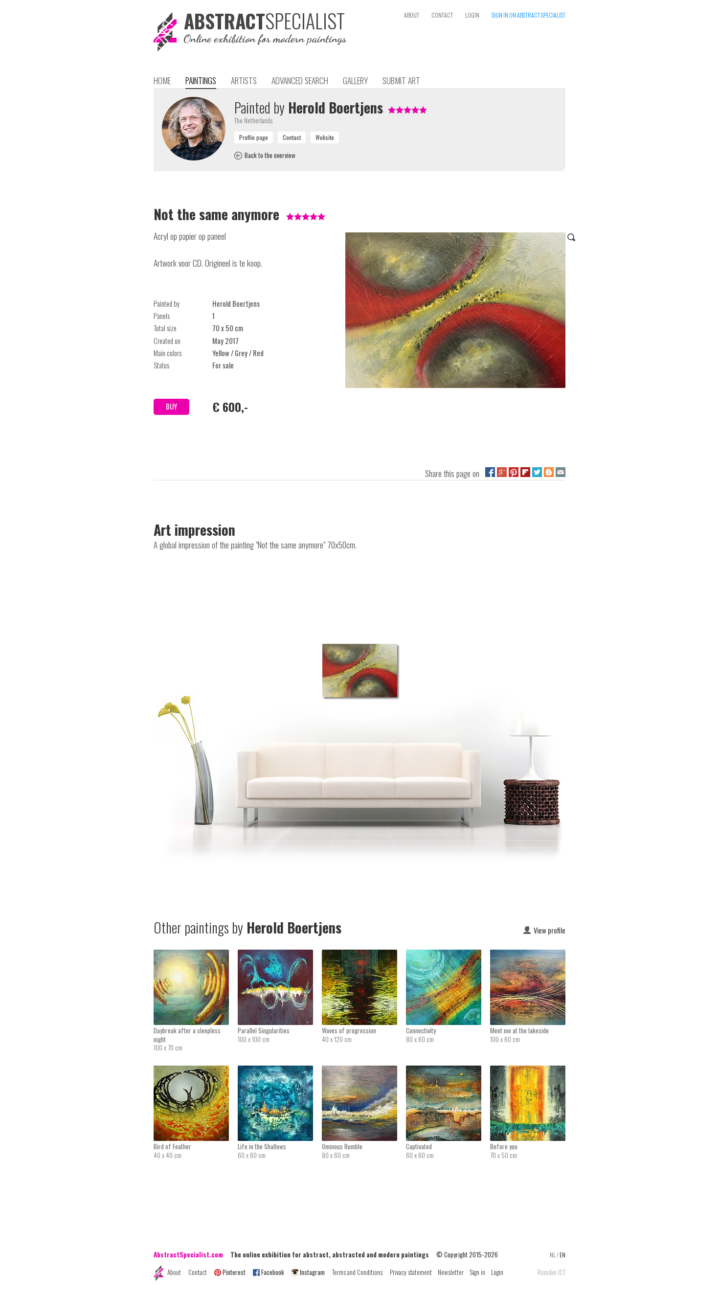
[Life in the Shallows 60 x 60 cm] (280, 1072)
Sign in (477, 1272)
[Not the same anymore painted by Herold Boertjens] (455, 311)
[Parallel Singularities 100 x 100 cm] (280, 956)
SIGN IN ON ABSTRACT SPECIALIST (528, 15)
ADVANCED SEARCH (299, 80)
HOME (162, 80)
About (174, 1272)
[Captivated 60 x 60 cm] (448, 1072)
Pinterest (234, 1272)
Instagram (312, 1272)
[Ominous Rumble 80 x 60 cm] (364, 1072)
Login (497, 1272)
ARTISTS (244, 80)
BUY (171, 406)
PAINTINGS (200, 80)
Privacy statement (411, 1272)
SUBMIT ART (401, 80)
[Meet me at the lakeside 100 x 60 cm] (527, 956)
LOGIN (472, 15)
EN (562, 1255)
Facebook (272, 1272)
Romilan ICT (551, 1272)
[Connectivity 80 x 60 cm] (448, 956)
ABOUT (411, 15)
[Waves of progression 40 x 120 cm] (364, 956)
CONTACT (442, 15)
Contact (197, 1272)
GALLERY (355, 80)
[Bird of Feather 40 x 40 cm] (196, 1072)
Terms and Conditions (357, 1272)
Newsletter (451, 1272)
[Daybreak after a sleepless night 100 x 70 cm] (196, 956)
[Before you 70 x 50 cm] (527, 1072)
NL (553, 1255)
